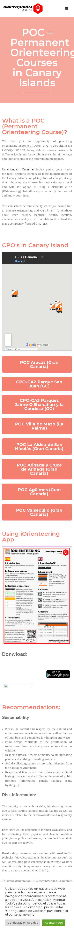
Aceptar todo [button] (54, 922)
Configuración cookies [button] (23, 922)
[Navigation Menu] (66, 8)
